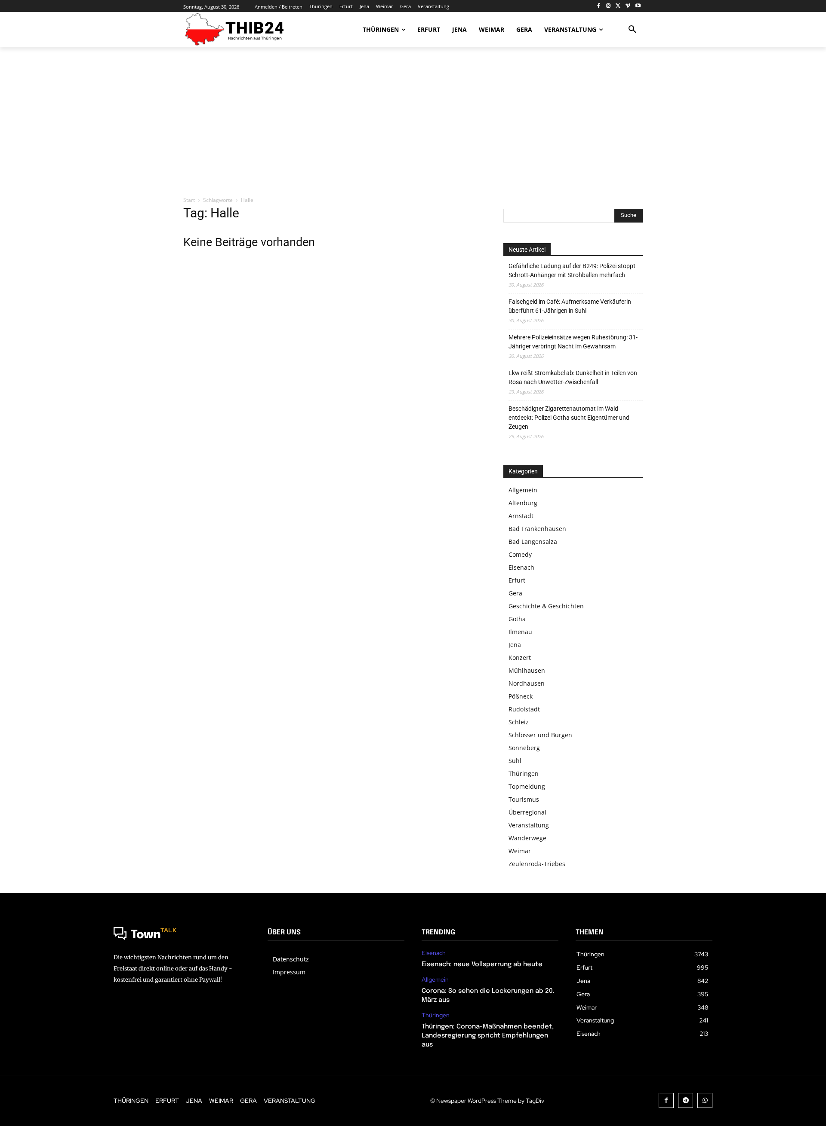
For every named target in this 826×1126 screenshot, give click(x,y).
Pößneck (521, 696)
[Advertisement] (413, 122)
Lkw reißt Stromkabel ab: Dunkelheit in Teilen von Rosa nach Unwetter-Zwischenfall (573, 377)
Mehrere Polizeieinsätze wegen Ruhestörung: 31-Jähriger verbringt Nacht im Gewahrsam (573, 342)
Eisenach (521, 567)
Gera (515, 593)
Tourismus (524, 799)
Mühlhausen (527, 670)
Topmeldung (527, 786)
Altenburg (523, 503)
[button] (632, 29)
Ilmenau (520, 632)
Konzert (520, 657)
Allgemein (523, 490)
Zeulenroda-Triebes (537, 864)
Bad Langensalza (533, 541)
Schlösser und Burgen (540, 735)
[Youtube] (638, 6)
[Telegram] (685, 1100)
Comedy (520, 554)
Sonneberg (524, 748)
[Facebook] (599, 6)
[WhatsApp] (704, 1100)
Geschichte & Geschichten (546, 606)
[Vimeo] (628, 6)
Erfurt (517, 580)
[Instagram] (608, 6)
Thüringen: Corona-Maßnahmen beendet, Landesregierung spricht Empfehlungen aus (488, 1035)
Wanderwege (527, 838)
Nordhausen (527, 683)
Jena (515, 645)
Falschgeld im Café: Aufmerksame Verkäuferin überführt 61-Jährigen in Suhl (570, 306)
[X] (618, 6)
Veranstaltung (529, 825)
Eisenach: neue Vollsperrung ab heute (482, 964)
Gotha (517, 619)
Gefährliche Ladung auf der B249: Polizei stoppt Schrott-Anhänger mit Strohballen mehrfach (572, 270)
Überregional (527, 812)
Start (189, 200)
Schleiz (519, 722)
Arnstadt (521, 516)
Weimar (520, 851)
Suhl (515, 761)
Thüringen (524, 773)
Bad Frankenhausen (537, 529)
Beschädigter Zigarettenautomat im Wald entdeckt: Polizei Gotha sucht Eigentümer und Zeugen (569, 417)
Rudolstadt (524, 709)
